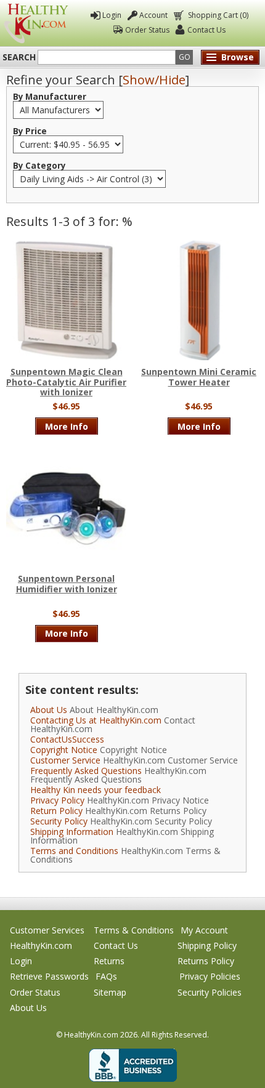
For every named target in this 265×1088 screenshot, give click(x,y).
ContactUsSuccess (67, 739)
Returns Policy (205, 961)
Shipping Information (71, 831)
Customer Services (47, 930)
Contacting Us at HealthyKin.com (95, 720)
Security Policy (59, 821)
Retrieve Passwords (49, 976)
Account (153, 15)
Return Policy (56, 810)
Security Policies (209, 992)
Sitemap (110, 992)
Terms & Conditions (134, 930)
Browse (237, 57)
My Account (204, 930)
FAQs (106, 976)
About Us (48, 709)
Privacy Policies (209, 976)
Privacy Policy (57, 800)
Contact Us (206, 30)
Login (111, 15)
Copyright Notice (63, 750)
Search (19, 57)
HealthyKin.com (41, 945)
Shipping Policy (207, 945)
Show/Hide (154, 79)
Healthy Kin (36, 23)
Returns (109, 961)
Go (184, 57)
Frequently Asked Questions (86, 770)
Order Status (147, 30)
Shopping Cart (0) (218, 15)
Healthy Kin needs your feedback (95, 790)
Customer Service (65, 760)
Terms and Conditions (74, 850)
